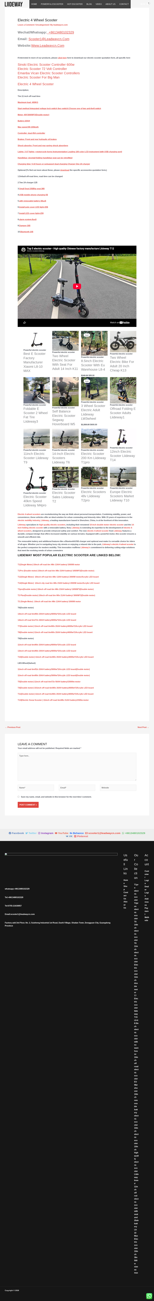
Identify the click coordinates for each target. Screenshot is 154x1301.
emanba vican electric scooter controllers (49, 73)
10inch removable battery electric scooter (136, 1109)
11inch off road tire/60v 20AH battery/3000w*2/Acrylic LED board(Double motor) (54, 675)
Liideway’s (85, 547)
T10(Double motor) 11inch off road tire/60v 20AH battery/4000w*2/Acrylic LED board (56, 657)
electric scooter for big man (39, 77)
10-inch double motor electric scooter (107, 525)
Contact (124, 4)
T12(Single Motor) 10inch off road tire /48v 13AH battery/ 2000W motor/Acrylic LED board (58, 577)
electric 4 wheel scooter (36, 84)
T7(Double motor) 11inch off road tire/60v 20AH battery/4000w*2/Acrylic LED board (55, 626)
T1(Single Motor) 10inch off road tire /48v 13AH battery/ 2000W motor (49, 565)
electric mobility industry (29, 520)
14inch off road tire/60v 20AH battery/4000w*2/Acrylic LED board (47, 614)
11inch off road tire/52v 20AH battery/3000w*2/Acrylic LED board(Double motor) (54, 669)
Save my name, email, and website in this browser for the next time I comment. (56, 797)
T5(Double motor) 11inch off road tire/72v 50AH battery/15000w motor (49, 682)
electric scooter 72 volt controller (42, 69)
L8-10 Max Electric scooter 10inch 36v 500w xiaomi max (136, 1251)
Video (99, 4)
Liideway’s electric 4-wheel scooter (118, 544)
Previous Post (12, 727)
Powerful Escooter (52, 4)
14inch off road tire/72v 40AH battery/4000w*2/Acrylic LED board (47, 620)
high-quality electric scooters (52, 525)
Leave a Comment (26, 25)
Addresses (147, 902)
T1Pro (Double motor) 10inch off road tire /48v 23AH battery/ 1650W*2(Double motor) (56, 571)
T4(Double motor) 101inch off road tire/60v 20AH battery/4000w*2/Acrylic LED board (56, 688)
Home (34, 4)
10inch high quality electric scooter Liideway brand (136, 1164)
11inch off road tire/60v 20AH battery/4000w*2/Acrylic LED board (47, 645)
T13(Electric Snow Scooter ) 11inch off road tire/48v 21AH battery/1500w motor (53, 700)
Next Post (143, 727)
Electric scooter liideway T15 (136, 1008)
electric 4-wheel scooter (98, 531)
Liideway (45, 520)
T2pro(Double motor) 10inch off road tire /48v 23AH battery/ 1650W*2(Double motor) (56, 589)
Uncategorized (42, 25)
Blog (89, 4)
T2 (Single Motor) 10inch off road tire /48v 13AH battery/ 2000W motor (49, 601)
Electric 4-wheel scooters (29, 514)
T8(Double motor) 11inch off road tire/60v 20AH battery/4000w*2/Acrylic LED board (55, 632)
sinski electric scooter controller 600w (46, 64)
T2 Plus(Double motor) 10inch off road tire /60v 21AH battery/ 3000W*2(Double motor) (56, 595)
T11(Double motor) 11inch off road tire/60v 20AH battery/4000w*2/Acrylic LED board (55, 694)
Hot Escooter (75, 4)
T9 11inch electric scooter (136, 952)
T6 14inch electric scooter (136, 931)
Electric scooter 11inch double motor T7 (136, 980)
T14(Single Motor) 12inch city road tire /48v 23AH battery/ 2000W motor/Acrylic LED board (58, 583)
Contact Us (126, 895)
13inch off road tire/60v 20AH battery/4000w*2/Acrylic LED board (47, 651)
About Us (111, 4)
